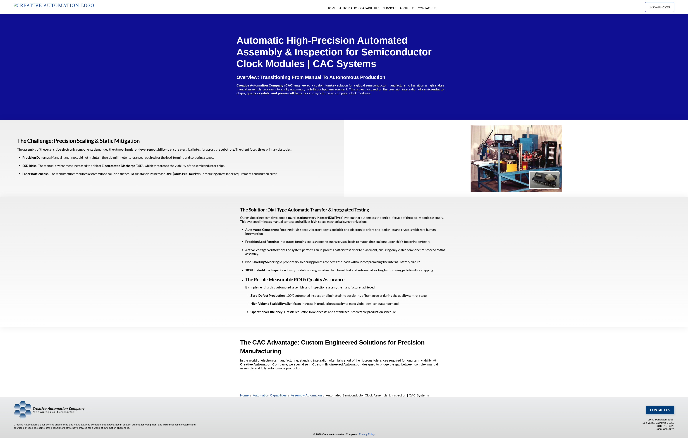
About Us (407, 8)
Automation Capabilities (359, 8)
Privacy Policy (367, 434)
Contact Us (427, 8)
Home (331, 8)
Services (389, 8)
